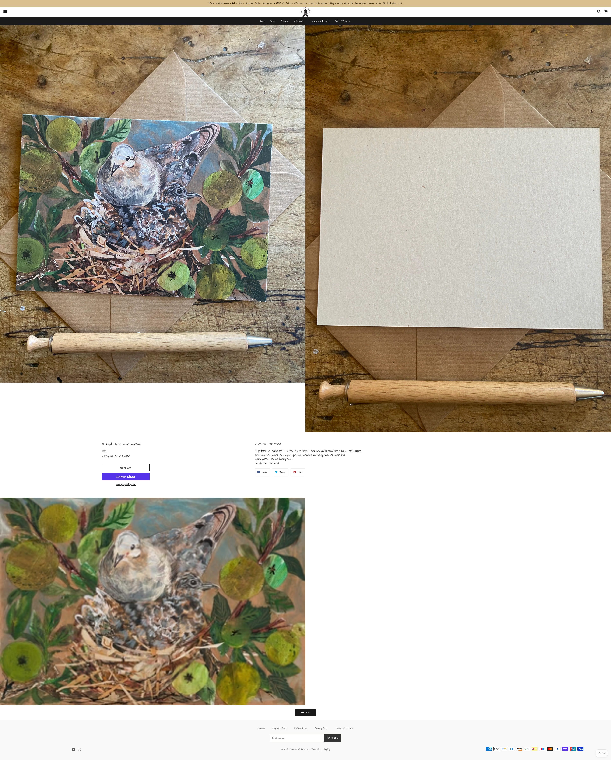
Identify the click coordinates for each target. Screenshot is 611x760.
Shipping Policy (279, 728)
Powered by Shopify (320, 749)
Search (261, 728)
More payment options (126, 484)
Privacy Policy (321, 728)
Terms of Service (344, 728)
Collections (299, 21)
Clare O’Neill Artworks (300, 749)
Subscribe (332, 738)
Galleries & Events (319, 21)
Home (262, 21)
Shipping (105, 456)
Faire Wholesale (343, 21)
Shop (272, 21)
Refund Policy (300, 728)
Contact (284, 21)
